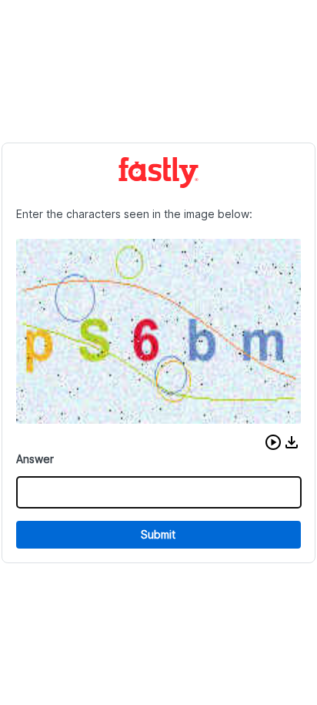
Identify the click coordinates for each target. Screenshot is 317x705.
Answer (35, 458)
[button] (273, 442)
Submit (158, 534)
